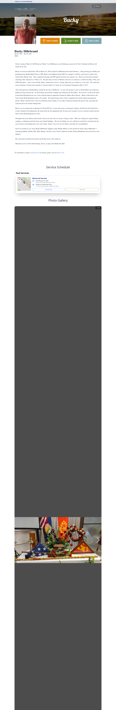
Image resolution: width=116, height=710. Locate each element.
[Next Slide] (98, 540)
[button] (24, 182)
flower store (60, 153)
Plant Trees (82, 189)
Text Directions (48, 189)
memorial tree (35, 153)
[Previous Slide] (18, 540)
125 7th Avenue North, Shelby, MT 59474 (47, 186)
